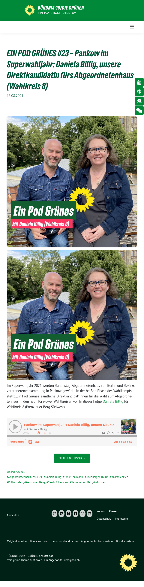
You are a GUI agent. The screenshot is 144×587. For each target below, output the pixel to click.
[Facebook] (75, 513)
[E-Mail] (54, 513)
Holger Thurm (100, 477)
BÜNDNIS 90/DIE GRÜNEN (61, 8)
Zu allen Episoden (72, 458)
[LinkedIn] (89, 513)
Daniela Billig (113, 401)
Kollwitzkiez (15, 482)
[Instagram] (82, 513)
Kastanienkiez (120, 477)
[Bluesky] (68, 513)
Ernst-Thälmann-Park (76, 477)
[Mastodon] (61, 513)
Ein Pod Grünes (16, 471)
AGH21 (38, 477)
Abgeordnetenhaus (19, 477)
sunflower (36, 560)
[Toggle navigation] (132, 26)
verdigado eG (72, 560)
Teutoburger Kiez (81, 482)
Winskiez (100, 482)
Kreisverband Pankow (57, 13)
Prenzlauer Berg (35, 482)
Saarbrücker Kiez (58, 482)
